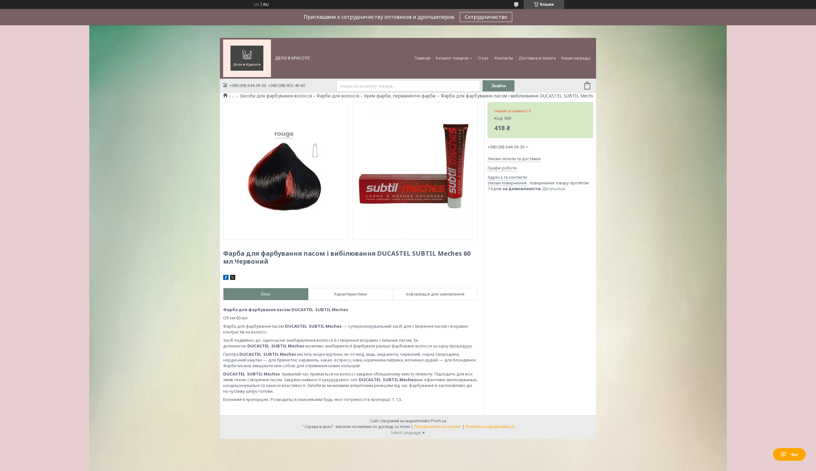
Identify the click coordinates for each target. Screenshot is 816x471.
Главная (422, 58)
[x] (232, 278)
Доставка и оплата (537, 58)
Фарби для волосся (338, 96)
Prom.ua (438, 421)
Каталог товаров (452, 58)
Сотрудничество (486, 16)
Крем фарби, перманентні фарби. (400, 96)
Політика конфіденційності (489, 426)
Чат (794, 454)
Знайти (499, 85)
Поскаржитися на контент (437, 426)
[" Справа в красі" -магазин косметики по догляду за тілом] (247, 58)
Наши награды (575, 58)
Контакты (503, 58)
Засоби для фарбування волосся (276, 96)
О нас (483, 58)
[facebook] (226, 278)
